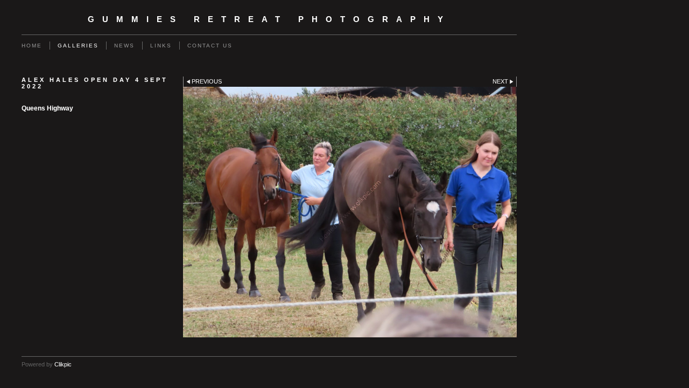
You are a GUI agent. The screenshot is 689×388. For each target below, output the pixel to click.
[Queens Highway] (350, 212)
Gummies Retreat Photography (269, 19)
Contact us (210, 45)
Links (161, 45)
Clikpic (63, 364)
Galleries (78, 45)
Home (32, 45)
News (124, 45)
